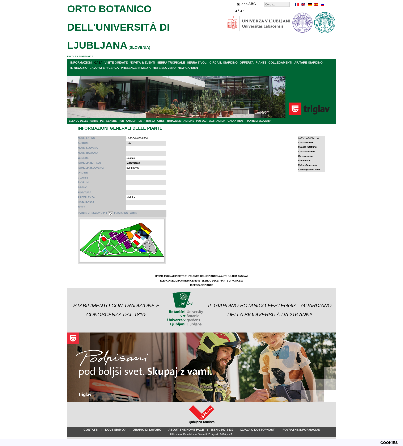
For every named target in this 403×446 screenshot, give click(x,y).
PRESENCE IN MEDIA (136, 67)
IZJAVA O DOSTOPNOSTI (258, 429)
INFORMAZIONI (81, 62)
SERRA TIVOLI (197, 62)
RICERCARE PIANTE (201, 285)
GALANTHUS (235, 120)
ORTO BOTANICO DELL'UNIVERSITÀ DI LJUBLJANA (118, 27)
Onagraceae (133, 163)
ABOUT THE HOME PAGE (186, 429)
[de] (309, 4)
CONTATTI (91, 429)
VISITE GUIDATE (116, 62)
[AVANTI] (222, 276)
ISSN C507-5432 (222, 429)
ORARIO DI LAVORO (147, 429)
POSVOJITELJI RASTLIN (210, 120)
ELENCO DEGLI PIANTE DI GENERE (180, 280)
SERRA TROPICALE (171, 62)
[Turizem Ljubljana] (201, 424)
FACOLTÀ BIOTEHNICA (80, 56)
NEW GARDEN (188, 67)
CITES (161, 120)
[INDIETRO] (180, 276)
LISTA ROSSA (147, 120)
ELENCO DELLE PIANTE (83, 120)
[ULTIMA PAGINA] (238, 276)
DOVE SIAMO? (115, 429)
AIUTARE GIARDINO (308, 62)
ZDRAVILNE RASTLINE (180, 120)
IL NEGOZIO (79, 67)
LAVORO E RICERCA (104, 67)
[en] (303, 4)
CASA (98, 62)
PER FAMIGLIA (127, 120)
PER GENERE (108, 120)
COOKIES (389, 443)
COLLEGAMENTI (280, 62)
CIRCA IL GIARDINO (223, 62)
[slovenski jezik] (322, 4)
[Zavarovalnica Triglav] (201, 401)
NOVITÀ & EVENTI (142, 62)
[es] (316, 4)
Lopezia (131, 158)
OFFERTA (247, 62)
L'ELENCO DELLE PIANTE (202, 276)
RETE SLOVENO (164, 67)
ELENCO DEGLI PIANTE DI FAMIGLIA (222, 280)
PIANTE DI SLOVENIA (258, 120)
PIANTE (261, 62)
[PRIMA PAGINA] (164, 276)
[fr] (297, 4)
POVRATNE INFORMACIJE (301, 429)
